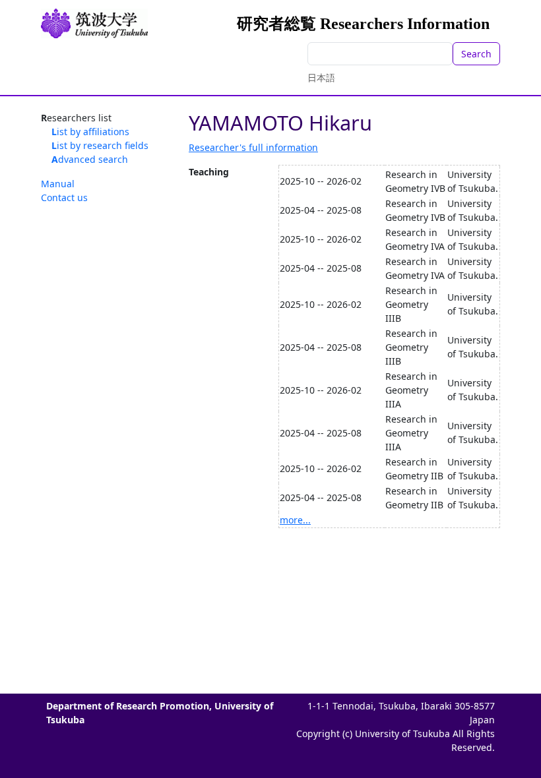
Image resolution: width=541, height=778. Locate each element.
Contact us (64, 197)
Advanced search (89, 159)
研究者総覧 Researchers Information (363, 23)
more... (295, 520)
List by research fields (99, 145)
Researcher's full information (253, 147)
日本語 (321, 77)
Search (476, 53)
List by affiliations (90, 131)
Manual (58, 183)
